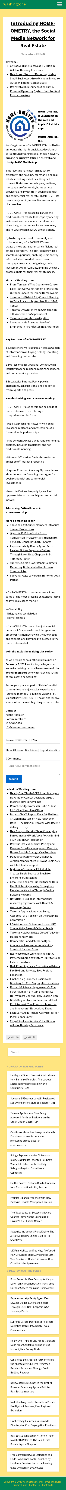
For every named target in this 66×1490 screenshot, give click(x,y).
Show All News (14, 750)
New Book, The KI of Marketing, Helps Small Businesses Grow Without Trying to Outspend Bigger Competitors (35, 78)
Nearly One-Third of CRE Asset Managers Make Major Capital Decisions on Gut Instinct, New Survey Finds (34, 797)
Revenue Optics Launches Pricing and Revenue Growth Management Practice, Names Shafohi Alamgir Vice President (34, 848)
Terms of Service (52, 1481)
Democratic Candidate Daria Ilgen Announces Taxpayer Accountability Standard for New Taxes (31, 945)
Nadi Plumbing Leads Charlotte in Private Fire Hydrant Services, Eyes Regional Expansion (35, 970)
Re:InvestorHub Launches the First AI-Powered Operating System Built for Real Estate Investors (35, 91)
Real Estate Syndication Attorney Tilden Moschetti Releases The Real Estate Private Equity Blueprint (32, 1440)
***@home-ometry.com (20, 727)
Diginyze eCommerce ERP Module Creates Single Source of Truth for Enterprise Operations (30, 873)
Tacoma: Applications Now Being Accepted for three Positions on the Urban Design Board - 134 (30, 1118)
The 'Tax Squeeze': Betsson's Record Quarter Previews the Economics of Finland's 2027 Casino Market (30, 1217)
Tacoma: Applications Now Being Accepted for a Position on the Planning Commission (34, 916)
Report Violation (50, 750)
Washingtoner (15, 4)
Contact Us (34, 1484)
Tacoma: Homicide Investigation (29, 318)
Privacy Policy (20, 1484)
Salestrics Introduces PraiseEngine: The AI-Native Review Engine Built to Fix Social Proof (32, 1236)
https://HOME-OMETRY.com (28, 698)
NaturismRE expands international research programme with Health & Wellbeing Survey (31, 903)
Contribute (47, 1484)
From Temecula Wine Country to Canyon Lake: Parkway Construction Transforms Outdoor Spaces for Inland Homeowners (34, 289)
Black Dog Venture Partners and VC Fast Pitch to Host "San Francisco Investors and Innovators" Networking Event (33, 1004)
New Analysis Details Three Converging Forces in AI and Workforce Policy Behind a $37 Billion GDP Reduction (34, 835)
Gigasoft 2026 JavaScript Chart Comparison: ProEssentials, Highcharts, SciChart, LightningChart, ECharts (34, 537)
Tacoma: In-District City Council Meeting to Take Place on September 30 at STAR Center (34, 301)
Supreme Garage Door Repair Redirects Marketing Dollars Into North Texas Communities (33, 567)
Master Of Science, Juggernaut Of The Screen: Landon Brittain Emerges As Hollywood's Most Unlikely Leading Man (34, 991)
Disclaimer (31, 750)
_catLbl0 (12, 1037)
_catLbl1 (29, 1037)
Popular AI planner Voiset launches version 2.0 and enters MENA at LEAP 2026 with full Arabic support (35, 861)
